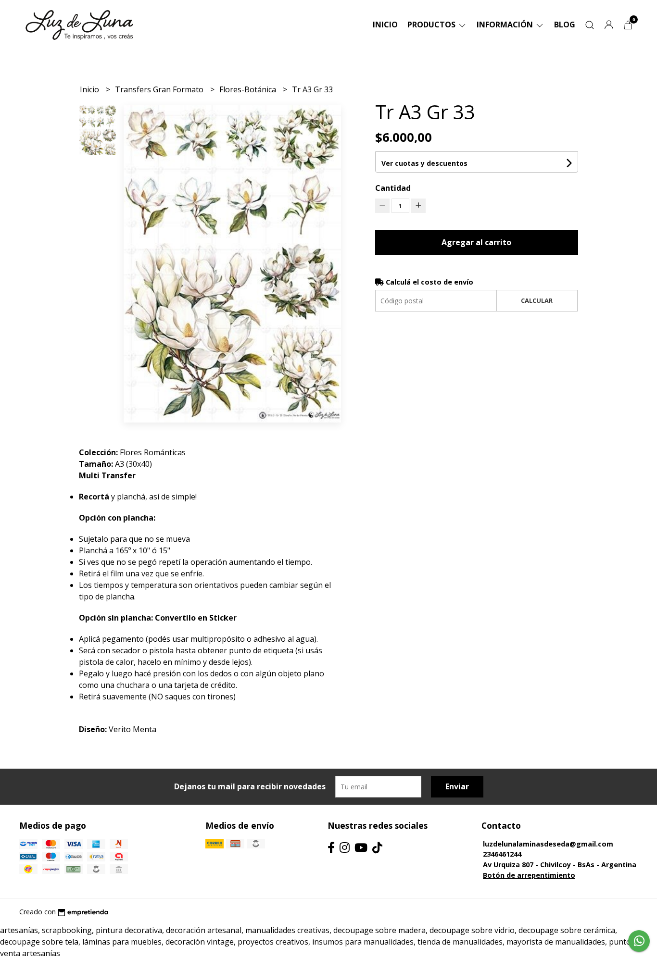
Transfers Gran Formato (160, 89)
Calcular (537, 300)
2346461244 (502, 854)
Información (506, 24)
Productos (432, 24)
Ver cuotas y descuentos (424, 163)
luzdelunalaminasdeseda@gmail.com (548, 843)
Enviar (457, 786)
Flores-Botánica (248, 89)
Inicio (385, 24)
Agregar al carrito (476, 242)
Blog (564, 24)
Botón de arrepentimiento (529, 875)
